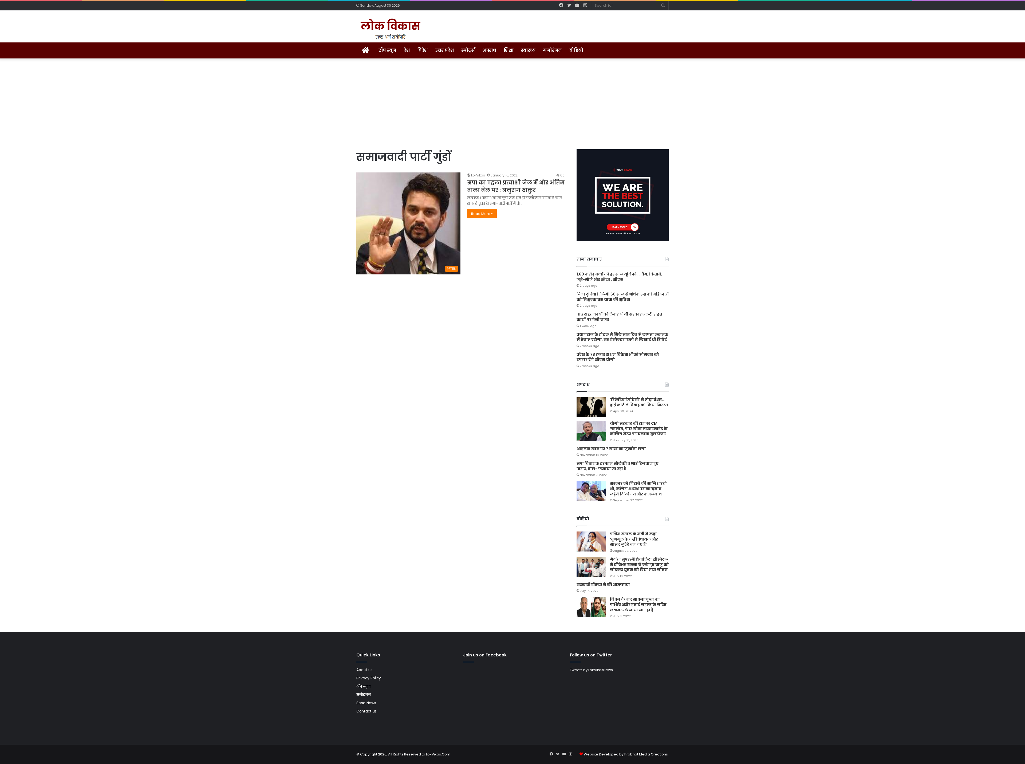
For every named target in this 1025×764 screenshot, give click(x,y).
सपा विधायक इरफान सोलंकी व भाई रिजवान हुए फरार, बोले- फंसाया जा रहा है (618, 466)
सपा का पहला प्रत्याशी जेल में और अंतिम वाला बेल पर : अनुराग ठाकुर (516, 186)
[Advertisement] (512, 103)
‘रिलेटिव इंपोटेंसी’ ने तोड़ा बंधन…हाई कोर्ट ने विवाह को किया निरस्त (639, 402)
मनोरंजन (552, 50)
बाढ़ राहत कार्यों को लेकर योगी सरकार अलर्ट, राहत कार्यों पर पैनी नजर (619, 317)
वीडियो (576, 50)
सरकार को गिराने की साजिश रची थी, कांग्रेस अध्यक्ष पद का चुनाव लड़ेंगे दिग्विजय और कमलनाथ (638, 489)
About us (364, 669)
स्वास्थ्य (528, 50)
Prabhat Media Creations (646, 754)
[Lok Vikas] (389, 29)
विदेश (422, 50)
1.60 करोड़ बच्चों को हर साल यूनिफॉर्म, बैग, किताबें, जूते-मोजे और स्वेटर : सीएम (619, 276)
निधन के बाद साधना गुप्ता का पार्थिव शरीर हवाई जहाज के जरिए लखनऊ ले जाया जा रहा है (638, 604)
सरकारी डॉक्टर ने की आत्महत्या (603, 584)
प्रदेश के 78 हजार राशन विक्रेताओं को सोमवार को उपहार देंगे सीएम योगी (618, 357)
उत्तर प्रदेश (444, 50)
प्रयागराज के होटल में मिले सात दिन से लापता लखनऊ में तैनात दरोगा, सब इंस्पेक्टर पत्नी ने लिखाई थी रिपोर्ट (622, 337)
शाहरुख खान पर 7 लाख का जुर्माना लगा (611, 448)
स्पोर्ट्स (468, 50)
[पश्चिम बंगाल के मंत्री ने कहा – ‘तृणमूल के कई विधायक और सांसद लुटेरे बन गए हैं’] (591, 541)
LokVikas (478, 175)
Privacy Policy (368, 678)
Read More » (482, 213)
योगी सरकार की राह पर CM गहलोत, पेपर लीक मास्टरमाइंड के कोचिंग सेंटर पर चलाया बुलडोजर (639, 428)
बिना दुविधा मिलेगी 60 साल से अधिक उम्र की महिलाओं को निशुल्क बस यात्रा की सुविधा (623, 297)
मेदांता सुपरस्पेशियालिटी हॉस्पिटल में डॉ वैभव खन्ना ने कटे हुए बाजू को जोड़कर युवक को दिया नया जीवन (639, 564)
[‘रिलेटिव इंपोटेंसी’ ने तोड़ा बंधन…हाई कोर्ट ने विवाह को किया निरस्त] (591, 407)
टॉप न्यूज (387, 50)
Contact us (366, 711)
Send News (366, 703)
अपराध (489, 50)
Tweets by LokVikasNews (591, 669)
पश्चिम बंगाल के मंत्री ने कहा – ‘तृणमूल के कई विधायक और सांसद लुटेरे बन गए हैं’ (635, 539)
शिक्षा (509, 50)
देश (407, 50)
